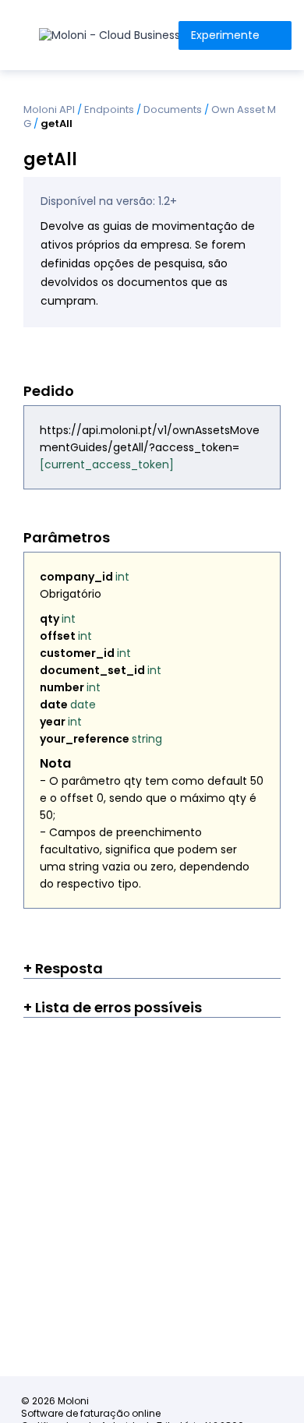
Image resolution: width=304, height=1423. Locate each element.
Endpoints (109, 109)
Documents (172, 109)
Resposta (67, 968)
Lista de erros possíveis (117, 1007)
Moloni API (49, 109)
